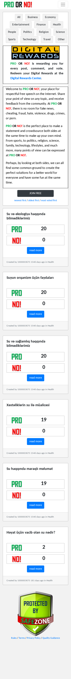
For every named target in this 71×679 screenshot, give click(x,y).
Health (57, 24)
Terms (22, 638)
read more (35, 250)
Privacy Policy (33, 638)
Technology (29, 39)
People (12, 32)
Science (60, 32)
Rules (14, 638)
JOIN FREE (35, 193)
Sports (11, 39)
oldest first (33, 200)
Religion (44, 32)
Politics (27, 32)
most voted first (49, 200)
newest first (20, 200)
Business (33, 17)
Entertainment (20, 24)
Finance (41, 24)
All (18, 17)
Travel (47, 39)
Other (61, 39)
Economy (50, 17)
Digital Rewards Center (25, 78)
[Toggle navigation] (63, 4)
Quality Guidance (51, 638)
